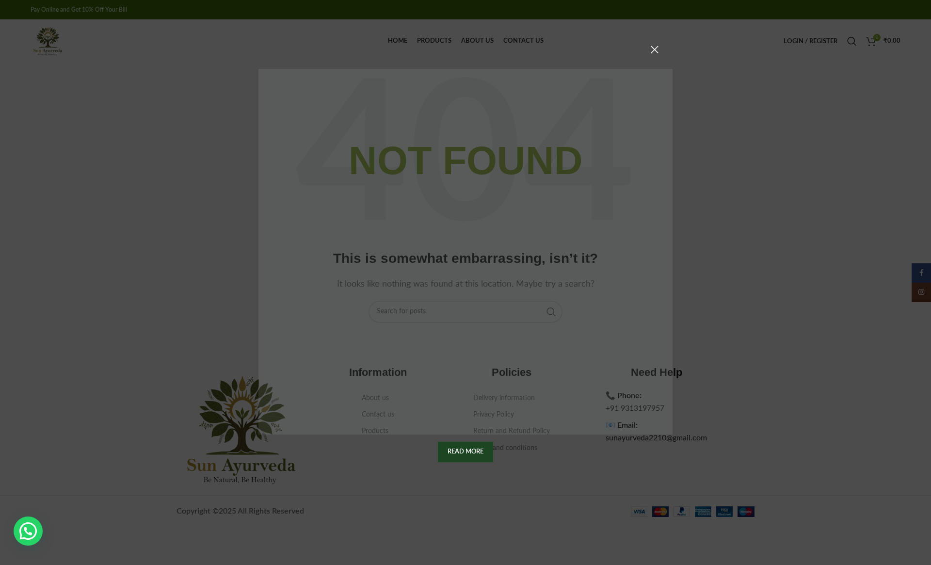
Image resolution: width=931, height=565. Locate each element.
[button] (28, 531)
